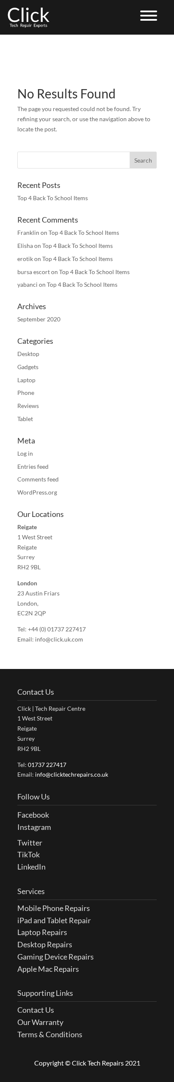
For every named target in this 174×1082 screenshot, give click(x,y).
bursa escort (33, 271)
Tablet (25, 418)
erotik (25, 258)
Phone (25, 392)
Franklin (28, 232)
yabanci (27, 284)
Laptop (26, 379)
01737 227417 (47, 764)
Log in (25, 453)
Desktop (28, 353)
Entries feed (33, 466)
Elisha (25, 245)
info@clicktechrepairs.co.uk (71, 774)
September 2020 (38, 319)
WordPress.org (37, 492)
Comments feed (38, 479)
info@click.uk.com (59, 639)
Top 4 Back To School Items (52, 197)
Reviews (28, 405)
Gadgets (27, 366)
